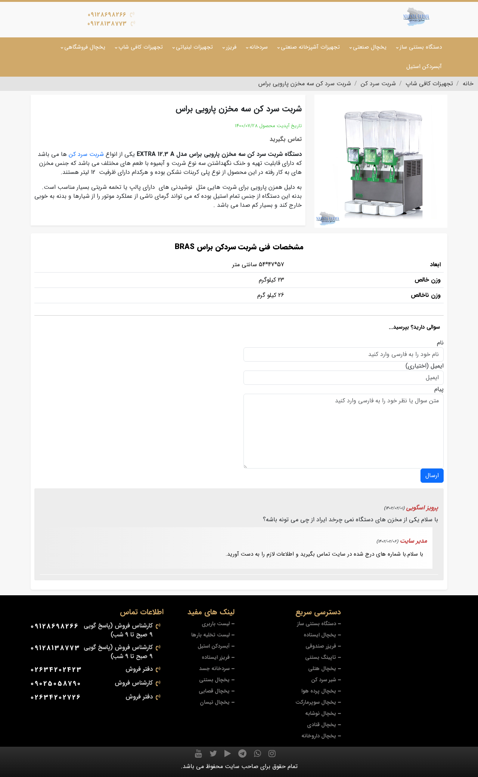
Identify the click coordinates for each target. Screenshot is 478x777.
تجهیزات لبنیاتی (194, 47)
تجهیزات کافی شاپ (140, 47)
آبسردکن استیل (424, 66)
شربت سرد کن (86, 154)
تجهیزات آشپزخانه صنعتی (310, 47)
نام (440, 342)
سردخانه (258, 47)
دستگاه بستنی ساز (421, 47)
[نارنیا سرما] (416, 16)
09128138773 (107, 23)
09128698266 (107, 14)
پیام (439, 389)
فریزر (231, 47)
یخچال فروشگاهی (84, 47)
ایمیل (437, 366)
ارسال (432, 475)
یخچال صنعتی (370, 47)
